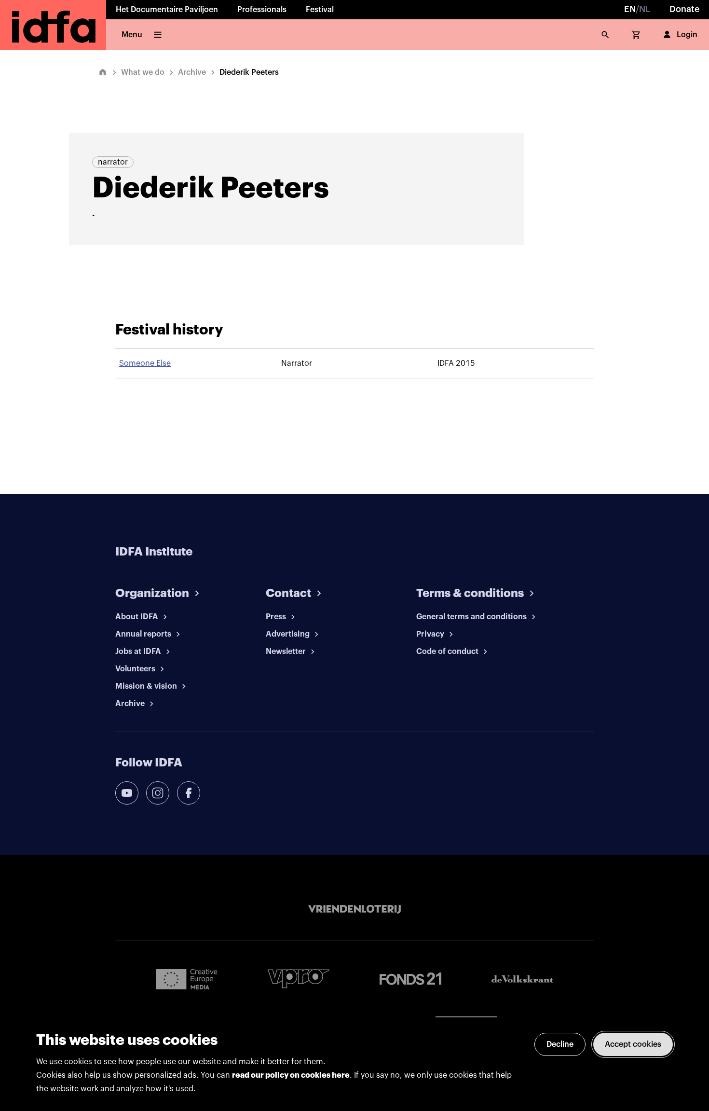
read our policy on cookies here (291, 1075)
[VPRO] (298, 978)
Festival (320, 10)
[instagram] (157, 793)
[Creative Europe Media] (187, 978)
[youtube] (126, 793)
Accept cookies (633, 1044)
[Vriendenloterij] (354, 909)
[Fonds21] (410, 979)
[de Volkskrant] (522, 979)
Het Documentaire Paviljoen (167, 10)
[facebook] (188, 793)
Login (687, 35)
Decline (559, 1044)
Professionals (261, 10)
